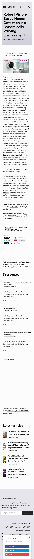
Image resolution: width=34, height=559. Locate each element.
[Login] (29, 7)
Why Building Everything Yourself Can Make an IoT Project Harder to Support (18, 445)
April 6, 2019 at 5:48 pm (10, 336)
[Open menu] (20, 7)
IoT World (11, 7)
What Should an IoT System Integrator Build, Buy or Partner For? (18, 458)
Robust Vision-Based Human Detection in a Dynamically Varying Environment (15, 24)
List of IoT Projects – (9, 308)
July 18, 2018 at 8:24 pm (10, 286)
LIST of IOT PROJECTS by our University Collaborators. (15, 216)
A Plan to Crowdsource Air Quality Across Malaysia (19, 433)
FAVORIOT (14, 207)
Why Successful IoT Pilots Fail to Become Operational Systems (17, 471)
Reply (5, 300)
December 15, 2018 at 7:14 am (11, 310)
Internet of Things (18, 39)
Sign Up (8, 53)
